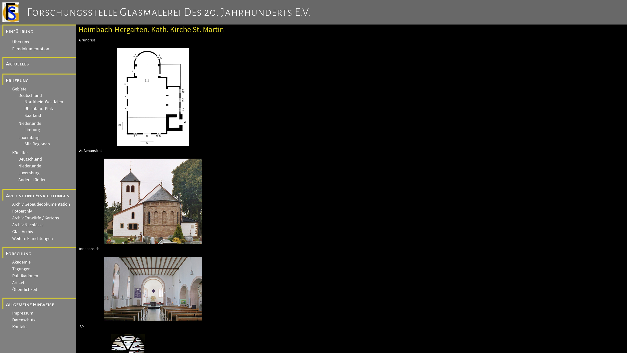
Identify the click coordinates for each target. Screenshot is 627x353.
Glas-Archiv (22, 231)
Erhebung (17, 80)
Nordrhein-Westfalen (43, 101)
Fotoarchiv (22, 211)
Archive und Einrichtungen (38, 195)
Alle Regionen (37, 144)
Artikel (18, 282)
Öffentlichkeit (24, 289)
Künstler (20, 152)
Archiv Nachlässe (28, 224)
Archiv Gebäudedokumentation (41, 204)
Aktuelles (17, 63)
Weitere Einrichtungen (32, 238)
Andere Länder (32, 179)
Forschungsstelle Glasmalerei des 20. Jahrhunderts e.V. (169, 12)
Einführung (19, 31)
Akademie (21, 262)
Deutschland (30, 95)
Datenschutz (24, 320)
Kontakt (19, 326)
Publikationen (25, 275)
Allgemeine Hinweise (30, 304)
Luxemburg (28, 137)
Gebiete (19, 89)
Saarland (32, 115)
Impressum (22, 313)
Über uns (20, 42)
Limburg (32, 129)
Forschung (18, 253)
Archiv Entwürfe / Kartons (35, 218)
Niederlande (29, 123)
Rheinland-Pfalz (39, 108)
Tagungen (21, 269)
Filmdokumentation (30, 48)
